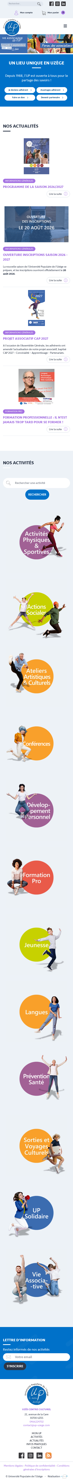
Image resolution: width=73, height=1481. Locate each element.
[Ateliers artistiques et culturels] (36, 676)
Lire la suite (55, 194)
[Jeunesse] (36, 944)
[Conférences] (36, 743)
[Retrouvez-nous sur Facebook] (51, 3)
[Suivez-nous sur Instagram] (30, 1456)
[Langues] (36, 1011)
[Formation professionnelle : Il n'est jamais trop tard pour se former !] (36, 387)
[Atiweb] (64, 1476)
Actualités (37, 1440)
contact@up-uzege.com (36, 1425)
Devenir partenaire (50, 97)
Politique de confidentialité (40, 1465)
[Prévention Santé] (36, 1078)
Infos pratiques (36, 1444)
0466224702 (37, 1421)
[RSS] (48, 1456)
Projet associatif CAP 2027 (25, 338)
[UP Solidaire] (36, 1212)
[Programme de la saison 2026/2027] (36, 156)
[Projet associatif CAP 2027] (36, 308)
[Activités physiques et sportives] (36, 542)
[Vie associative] (36, 1280)
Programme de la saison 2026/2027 (33, 187)
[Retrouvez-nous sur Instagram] (57, 3)
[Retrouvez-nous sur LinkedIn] (63, 3)
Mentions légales (13, 1465)
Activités (36, 1436)
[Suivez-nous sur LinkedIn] (39, 1456)
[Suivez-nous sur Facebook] (22, 1456)
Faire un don (18, 97)
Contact (36, 1447)
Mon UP (36, 1433)
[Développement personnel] (36, 810)
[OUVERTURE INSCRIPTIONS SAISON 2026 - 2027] (36, 224)
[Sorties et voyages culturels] (36, 1145)
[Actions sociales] (36, 609)
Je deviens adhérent (18, 90)
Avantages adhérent (50, 90)
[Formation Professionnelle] (36, 877)
